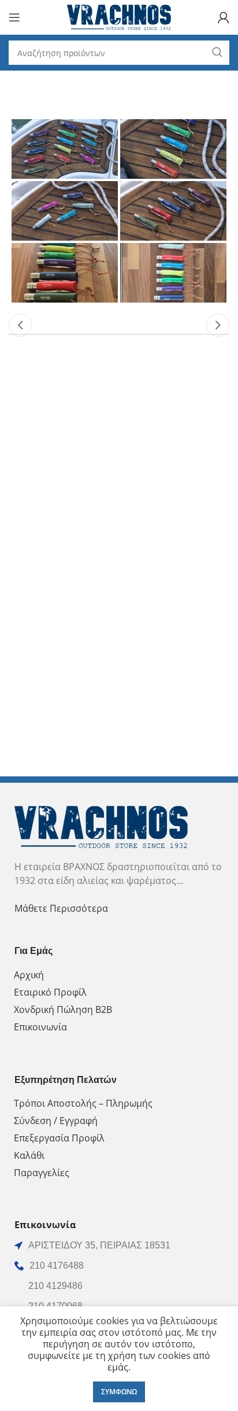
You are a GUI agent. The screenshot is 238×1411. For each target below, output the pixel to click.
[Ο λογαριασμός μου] (223, 17)
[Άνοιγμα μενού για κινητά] (14, 17)
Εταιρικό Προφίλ (50, 992)
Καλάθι (29, 1155)
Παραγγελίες (41, 1172)
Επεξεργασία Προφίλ (59, 1138)
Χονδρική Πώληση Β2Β (63, 1009)
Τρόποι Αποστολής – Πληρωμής (83, 1103)
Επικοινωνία (40, 1027)
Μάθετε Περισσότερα (61, 908)
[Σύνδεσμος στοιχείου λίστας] (119, 1266)
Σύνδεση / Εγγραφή (56, 1120)
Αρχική (29, 974)
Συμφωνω (119, 1392)
